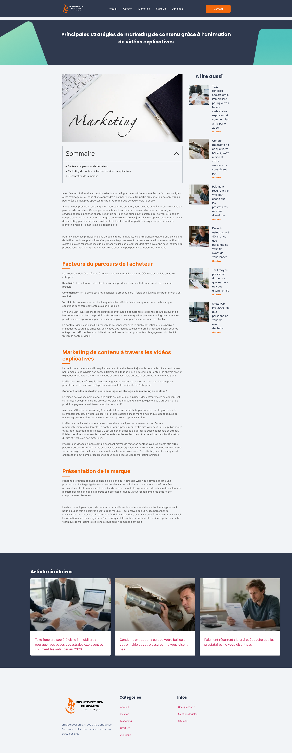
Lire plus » (216, 132)
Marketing (144, 8)
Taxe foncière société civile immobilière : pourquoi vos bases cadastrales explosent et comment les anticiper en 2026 (69, 644)
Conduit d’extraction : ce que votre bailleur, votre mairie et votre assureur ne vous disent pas (220, 157)
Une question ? (186, 707)
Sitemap (183, 720)
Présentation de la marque (83, 176)
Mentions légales (187, 713)
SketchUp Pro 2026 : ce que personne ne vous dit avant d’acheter (220, 316)
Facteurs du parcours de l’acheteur (88, 166)
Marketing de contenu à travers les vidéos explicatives (100, 171)
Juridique (177, 8)
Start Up (161, 8)
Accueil (113, 8)
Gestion (127, 8)
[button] (176, 153)
